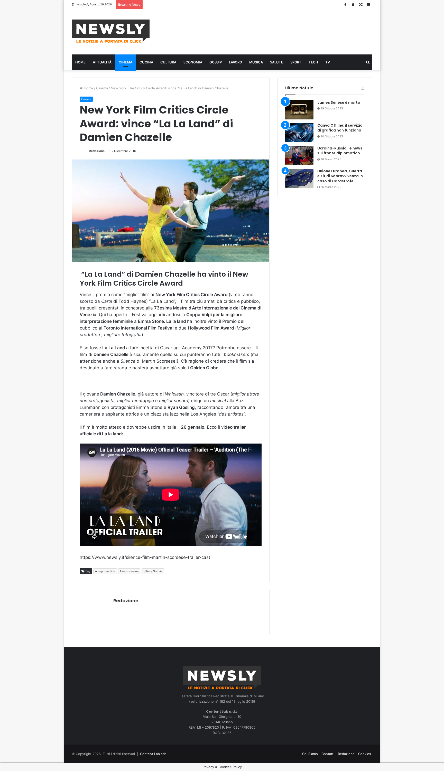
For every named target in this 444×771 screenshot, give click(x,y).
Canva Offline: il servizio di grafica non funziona (340, 128)
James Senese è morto (338, 102)
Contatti (327, 754)
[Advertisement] (273, 31)
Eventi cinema (129, 571)
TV (327, 62)
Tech (313, 62)
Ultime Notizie (152, 571)
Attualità (102, 62)
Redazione (97, 151)
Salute (276, 62)
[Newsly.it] (111, 31)
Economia (192, 62)
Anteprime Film (105, 571)
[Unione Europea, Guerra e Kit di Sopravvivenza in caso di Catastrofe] (299, 178)
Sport (295, 62)
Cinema (125, 62)
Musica (256, 62)
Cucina (146, 62)
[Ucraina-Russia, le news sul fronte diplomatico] (299, 155)
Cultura (168, 62)
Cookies (364, 754)
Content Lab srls (153, 754)
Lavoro (235, 62)
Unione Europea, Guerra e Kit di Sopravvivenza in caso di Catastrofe (340, 176)
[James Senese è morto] (299, 109)
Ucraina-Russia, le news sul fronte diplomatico (339, 151)
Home (80, 62)
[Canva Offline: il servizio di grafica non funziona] (299, 132)
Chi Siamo (310, 754)
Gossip (215, 62)
